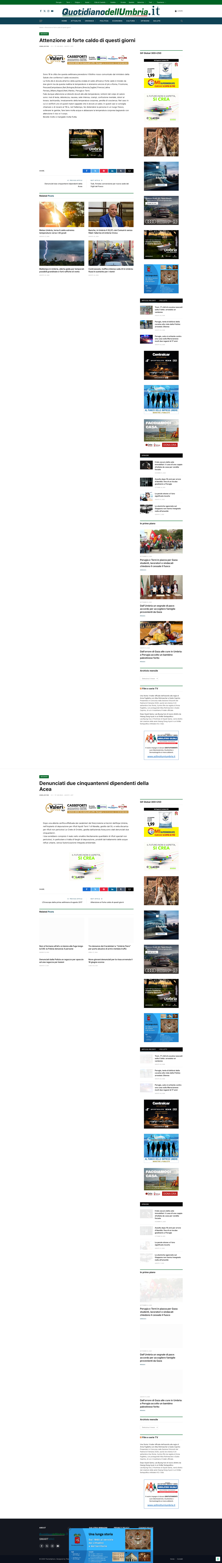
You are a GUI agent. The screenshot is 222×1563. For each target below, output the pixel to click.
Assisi (87, 2)
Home (64, 21)
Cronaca (89, 21)
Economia (117, 21)
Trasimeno (160, 2)
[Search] (181, 21)
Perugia (58, 2)
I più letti (163, 300)
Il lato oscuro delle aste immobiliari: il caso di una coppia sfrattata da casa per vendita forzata (168, 466)
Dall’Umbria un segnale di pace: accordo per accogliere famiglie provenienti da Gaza (157, 608)
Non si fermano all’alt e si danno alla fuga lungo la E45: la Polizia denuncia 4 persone (61, 947)
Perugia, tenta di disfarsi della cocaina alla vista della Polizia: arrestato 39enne (168, 324)
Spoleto (131, 2)
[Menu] (40, 21)
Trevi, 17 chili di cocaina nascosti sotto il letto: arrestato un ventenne (168, 309)
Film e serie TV (150, 688)
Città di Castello (99, 2)
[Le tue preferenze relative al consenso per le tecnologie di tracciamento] (218, 1559)
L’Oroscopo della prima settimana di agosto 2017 (62, 902)
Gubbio (113, 2)
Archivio (44, 34)
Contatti (180, 1559)
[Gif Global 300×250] (161, 73)
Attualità (76, 21)
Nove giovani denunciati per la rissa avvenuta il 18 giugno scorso (110, 960)
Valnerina (140, 2)
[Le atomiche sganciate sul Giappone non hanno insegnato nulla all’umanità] (146, 509)
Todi (150, 2)
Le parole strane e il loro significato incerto (165, 494)
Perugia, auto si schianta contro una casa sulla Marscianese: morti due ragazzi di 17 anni (168, 338)
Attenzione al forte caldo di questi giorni (107, 902)
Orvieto (123, 2)
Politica (104, 21)
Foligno (77, 2)
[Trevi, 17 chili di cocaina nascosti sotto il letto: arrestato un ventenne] (146, 310)
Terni (68, 2)
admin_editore (44, 46)
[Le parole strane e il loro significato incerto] (146, 496)
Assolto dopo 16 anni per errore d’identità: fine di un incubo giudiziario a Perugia (168, 481)
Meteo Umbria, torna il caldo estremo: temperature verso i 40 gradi (57, 231)
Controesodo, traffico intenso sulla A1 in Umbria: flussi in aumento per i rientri (110, 270)
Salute (156, 21)
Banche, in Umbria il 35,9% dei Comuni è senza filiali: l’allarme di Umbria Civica (110, 231)
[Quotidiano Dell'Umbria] (111, 11)
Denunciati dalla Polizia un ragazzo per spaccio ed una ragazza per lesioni (61, 960)
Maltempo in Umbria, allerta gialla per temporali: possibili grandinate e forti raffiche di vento (61, 270)
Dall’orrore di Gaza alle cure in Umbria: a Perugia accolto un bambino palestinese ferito (161, 654)
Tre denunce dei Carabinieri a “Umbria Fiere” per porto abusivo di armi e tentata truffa (109, 947)
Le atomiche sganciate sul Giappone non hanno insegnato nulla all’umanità (168, 508)
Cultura (130, 21)
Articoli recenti (149, 300)
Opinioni (145, 21)
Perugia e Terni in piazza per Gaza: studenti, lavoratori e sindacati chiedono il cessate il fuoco (159, 563)
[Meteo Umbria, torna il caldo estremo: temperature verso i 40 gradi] (61, 214)
